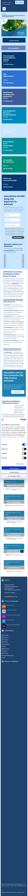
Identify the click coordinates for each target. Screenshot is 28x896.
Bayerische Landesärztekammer (14, 291)
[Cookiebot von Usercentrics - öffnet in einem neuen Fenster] (20, 420)
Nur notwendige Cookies (14, 476)
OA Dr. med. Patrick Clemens (17, 522)
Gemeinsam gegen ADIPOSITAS (13, 624)
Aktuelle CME (4, 635)
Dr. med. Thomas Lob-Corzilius (16, 554)
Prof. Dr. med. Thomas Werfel (16, 571)
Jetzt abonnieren (18, 237)
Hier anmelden (18, 392)
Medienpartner (5, 649)
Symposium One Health (11, 610)
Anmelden (20, 2)
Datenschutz (4, 653)
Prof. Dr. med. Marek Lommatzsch (17, 505)
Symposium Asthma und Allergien (13, 615)
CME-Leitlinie (4, 637)
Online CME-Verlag (15, 885)
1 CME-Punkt (14, 481)
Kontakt (3, 646)
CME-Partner (4, 640)
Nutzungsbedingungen (7, 655)
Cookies (3, 657)
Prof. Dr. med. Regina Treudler (18, 539)
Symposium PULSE (10, 605)
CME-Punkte (4, 642)
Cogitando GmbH (20, 892)
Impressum (4, 651)
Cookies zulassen (14, 468)
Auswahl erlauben (14, 472)
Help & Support (5, 644)
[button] (5, 261)
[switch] (24, 449)
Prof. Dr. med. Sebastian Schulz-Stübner (16, 489)
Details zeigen (20, 463)
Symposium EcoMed (11, 619)
